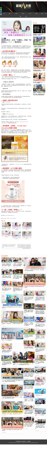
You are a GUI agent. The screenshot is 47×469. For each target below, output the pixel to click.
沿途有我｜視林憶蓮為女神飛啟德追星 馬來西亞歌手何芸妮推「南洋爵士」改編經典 (6, 265)
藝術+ (21, 16)
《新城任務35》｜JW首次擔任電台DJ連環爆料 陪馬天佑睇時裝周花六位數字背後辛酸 (6, 276)
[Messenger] (1, 11)
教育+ (23, 13)
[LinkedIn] (1, 13)
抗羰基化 (5, 218)
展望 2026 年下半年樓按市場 (7, 340)
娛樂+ (37, 13)
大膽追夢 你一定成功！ (39, 373)
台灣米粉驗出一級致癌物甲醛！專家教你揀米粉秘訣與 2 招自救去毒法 (29, 336)
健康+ (10, 13)
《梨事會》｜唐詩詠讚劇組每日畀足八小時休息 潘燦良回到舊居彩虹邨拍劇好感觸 (17, 265)
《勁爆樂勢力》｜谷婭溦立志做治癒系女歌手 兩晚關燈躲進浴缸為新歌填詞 (40, 384)
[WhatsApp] (1, 8)
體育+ (42, 13)
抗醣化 (8, 218)
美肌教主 (14, 218)
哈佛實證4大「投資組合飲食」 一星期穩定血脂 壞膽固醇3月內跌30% (40, 362)
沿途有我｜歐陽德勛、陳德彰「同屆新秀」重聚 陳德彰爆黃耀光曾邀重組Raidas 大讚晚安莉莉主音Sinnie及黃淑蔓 (40, 299)
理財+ (17, 13)
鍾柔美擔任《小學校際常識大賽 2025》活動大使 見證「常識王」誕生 (8, 246)
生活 (10, 218)
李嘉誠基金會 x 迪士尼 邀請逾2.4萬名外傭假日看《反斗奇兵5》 (12, 413)
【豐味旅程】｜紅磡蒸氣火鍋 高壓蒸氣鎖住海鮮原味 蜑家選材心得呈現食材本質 (6, 351)
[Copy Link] (1, 14)
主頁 (4, 13)
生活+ (30, 13)
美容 (5, 38)
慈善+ (26, 16)
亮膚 (3, 218)
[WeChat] (1, 9)
